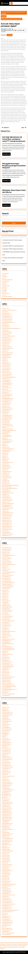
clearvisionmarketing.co (7, 850)
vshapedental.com (6, 888)
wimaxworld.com (6, 619)
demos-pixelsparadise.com (8, 572)
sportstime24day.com (7, 395)
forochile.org (5, 613)
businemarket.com (6, 380)
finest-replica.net (6, 856)
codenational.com (6, 919)
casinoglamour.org (6, 690)
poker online (11, 947)
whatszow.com (5, 761)
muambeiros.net (6, 627)
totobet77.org (5, 511)
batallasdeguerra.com (7, 607)
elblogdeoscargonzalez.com (8, 631)
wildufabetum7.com (6, 535)
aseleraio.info (5, 454)
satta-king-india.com (7, 782)
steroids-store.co (6, 634)
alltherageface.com (6, 917)
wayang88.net (5, 821)
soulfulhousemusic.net (7, 500)
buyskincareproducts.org (8, 684)
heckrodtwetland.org (7, 646)
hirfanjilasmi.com (6, 473)
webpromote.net (6, 633)
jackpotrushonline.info (7, 333)
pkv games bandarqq (7, 296)
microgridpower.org (6, 477)
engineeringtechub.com (7, 409)
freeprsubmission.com (7, 870)
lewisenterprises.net (6, 742)
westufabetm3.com (6, 532)
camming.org (5, 716)
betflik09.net (5, 735)
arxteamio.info (5, 459)
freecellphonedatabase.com (8, 336)
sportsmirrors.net (6, 404)
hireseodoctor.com (6, 796)
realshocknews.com (6, 436)
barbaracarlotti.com (6, 678)
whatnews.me (5, 853)
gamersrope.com (6, 337)
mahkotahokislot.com (7, 424)
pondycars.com (5, 879)
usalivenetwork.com (6, 331)
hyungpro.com (5, 392)
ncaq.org (4, 736)
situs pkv (4, 275)
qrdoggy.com (5, 433)
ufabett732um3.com (7, 844)
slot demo (4, 284)
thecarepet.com (6, 313)
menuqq (2, 942)
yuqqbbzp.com (5, 786)
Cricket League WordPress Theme (10, 952)
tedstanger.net (5, 843)
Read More (7, 154)
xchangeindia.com (6, 898)
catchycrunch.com (6, 724)
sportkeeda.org (5, 465)
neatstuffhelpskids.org (7, 610)
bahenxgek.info (5, 325)
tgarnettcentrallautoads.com (8, 564)
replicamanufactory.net (7, 803)
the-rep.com (5, 590)
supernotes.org (5, 447)
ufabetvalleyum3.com (7, 529)
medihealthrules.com (7, 885)
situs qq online (5, 273)
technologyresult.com (7, 757)
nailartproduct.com (6, 771)
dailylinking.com (5, 745)
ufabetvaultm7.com (6, 815)
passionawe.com (6, 483)
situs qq (4, 295)
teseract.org (5, 863)
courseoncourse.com (7, 320)
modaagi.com (5, 602)
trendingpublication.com (7, 512)
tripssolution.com (6, 780)
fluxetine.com (5, 652)
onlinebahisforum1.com (7, 713)
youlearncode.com (6, 753)
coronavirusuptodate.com (8, 789)
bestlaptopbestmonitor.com (8, 639)
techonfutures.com (6, 881)
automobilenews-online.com (8, 904)
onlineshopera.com (6, 739)
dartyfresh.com (5, 741)
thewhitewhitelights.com (7, 643)
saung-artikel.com (6, 369)
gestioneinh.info (5, 858)
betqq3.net (4, 655)
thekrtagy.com (5, 896)
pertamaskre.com (6, 326)
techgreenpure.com (6, 765)
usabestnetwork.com (7, 346)
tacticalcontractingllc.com (8, 503)
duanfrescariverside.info (7, 829)
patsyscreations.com (7, 729)
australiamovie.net (6, 550)
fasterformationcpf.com (7, 352)
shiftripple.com (5, 494)
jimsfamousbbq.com (7, 547)
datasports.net (5, 406)
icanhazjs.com (5, 669)
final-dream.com (6, 855)
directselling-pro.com (7, 923)
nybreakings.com (6, 893)
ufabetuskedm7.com (7, 524)
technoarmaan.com (6, 908)
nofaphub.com (5, 725)
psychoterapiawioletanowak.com (9, 488)
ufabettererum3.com (7, 514)
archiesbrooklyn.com (7, 625)
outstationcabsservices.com (8, 895)
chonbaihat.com (5, 630)
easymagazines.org (6, 471)
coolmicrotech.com (6, 899)
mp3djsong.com (6, 553)
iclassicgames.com (6, 368)
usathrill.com (5, 887)
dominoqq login (15, 942)
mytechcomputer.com (7, 930)
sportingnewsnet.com (7, 393)
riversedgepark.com (6, 721)
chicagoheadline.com (7, 715)
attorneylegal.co (6, 412)
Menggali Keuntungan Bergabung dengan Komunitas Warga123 (14, 166)
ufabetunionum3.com (7, 812)
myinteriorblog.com (6, 873)
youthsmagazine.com (7, 384)
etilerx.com (4, 831)
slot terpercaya (5, 281)
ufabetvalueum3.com (7, 814)
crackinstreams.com (6, 791)
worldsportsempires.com (8, 448)
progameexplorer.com (7, 920)
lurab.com (4, 926)
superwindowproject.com (8, 666)
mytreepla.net (5, 800)
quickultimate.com (6, 489)
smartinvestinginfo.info (7, 838)
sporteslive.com (6, 397)
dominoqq (2, 944)
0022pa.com (5, 596)
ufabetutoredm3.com (7, 526)
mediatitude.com (6, 573)
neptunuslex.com (6, 556)
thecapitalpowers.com (7, 505)
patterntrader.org (6, 442)
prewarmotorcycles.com (7, 575)
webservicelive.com (6, 934)
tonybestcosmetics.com (7, 911)
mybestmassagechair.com (8, 649)
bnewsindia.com (6, 875)
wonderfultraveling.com (7, 616)
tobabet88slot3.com (7, 506)
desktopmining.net (6, 680)
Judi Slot (3, 16)
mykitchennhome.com (7, 662)
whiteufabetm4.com (6, 824)
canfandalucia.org (6, 890)
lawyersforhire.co (6, 378)
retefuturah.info (5, 837)
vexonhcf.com (5, 570)
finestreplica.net (6, 832)
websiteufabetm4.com (7, 823)
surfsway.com (5, 770)
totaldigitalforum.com (7, 907)
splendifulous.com (6, 806)
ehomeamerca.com (6, 762)
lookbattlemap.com (6, 355)
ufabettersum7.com (6, 517)
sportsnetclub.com (6, 363)
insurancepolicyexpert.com (8, 582)
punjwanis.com (5, 308)
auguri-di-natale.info (6, 558)
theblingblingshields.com (8, 398)
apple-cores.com (6, 675)
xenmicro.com (5, 738)
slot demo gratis (6, 285)
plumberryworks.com (7, 486)
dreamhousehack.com (7, 901)
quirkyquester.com (6, 491)
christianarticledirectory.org (8, 694)
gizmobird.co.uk (5, 552)
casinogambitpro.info (7, 317)
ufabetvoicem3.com (6, 818)
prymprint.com (5, 464)
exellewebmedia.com (7, 339)
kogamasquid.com (6, 687)
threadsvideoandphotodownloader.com (11, 328)
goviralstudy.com (6, 672)
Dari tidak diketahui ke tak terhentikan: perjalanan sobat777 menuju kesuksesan (13, 139)
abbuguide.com (5, 756)
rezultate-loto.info (6, 805)
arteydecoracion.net (6, 636)
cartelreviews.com (6, 768)
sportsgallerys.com (6, 403)
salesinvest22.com (6, 861)
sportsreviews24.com (7, 418)
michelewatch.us (6, 560)
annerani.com (5, 593)
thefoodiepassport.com (7, 665)
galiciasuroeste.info (6, 605)
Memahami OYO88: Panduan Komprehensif (13, 249)
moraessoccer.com (6, 611)
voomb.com (5, 413)
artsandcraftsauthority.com (8, 933)
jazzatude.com (5, 595)
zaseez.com (5, 722)
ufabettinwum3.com (6, 520)
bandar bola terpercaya (7, 279)
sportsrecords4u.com (7, 808)
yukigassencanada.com (7, 783)
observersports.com (7, 372)
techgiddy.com (5, 330)
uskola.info (4, 846)
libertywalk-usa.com (6, 549)
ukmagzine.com (5, 343)
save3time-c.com (6, 569)
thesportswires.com (6, 390)
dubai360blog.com (6, 419)
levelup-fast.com (6, 799)
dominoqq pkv (8, 942)
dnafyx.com (4, 747)
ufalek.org (4, 427)
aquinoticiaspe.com (6, 375)
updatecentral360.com (7, 450)
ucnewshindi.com (6, 334)
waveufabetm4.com (6, 820)
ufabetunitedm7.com (7, 523)
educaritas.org (5, 732)
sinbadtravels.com (6, 342)
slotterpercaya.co (6, 496)
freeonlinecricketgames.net (8, 620)
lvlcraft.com (4, 774)
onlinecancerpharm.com (7, 426)
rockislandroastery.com (7, 922)
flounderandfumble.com (7, 834)
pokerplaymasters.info (7, 319)
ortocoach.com (5, 482)
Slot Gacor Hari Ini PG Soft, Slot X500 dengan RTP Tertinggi (13, 12)
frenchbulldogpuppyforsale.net (9, 686)
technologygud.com (6, 435)
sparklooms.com (6, 502)
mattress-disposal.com (7, 429)
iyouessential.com (6, 750)
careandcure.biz (6, 468)
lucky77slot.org (5, 421)
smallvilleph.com (6, 604)
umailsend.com (5, 349)
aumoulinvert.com (6, 663)
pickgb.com (4, 438)
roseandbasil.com (6, 642)
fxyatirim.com (5, 754)
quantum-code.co (6, 852)
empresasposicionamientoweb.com (10, 910)
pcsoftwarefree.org (6, 744)
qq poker (15, 945)
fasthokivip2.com (6, 371)
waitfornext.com (6, 849)
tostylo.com (5, 360)
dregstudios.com (6, 608)
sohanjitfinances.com (7, 499)
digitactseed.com (6, 773)
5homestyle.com (6, 695)
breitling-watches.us (6, 563)
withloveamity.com (6, 751)
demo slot (4, 282)
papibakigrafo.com (6, 668)
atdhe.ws (4, 645)
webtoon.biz (5, 389)
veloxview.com (5, 531)
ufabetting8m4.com (6, 811)
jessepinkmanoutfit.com (7, 348)
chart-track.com (6, 614)
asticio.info (4, 456)
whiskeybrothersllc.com (7, 534)
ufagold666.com (6, 872)
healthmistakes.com (6, 439)
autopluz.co (4, 567)
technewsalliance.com (7, 840)
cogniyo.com (5, 470)
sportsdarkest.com (6, 387)
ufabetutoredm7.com (7, 528)
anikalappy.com (5, 826)
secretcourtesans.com (7, 712)
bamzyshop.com (6, 878)
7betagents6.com (6, 788)
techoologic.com (6, 882)
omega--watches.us (7, 561)
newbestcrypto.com (6, 365)
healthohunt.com (6, 835)
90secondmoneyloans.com (8, 776)
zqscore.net (5, 453)
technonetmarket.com (7, 841)
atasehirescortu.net (6, 407)
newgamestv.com (6, 401)
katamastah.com (6, 451)
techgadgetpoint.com (7, 415)
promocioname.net (6, 617)
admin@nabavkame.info (7, 30)
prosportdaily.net (6, 859)
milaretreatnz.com (6, 601)
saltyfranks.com (5, 591)
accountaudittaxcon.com (7, 462)
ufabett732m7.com (6, 866)
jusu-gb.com (5, 311)
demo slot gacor (6, 293)
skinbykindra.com (6, 916)
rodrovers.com (5, 779)
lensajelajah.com (6, 733)
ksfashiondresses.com (7, 441)
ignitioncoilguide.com (7, 928)
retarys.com (5, 351)
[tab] (11, 3)
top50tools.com (6, 588)
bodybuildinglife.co (6, 432)
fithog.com (4, 637)
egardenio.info (5, 457)
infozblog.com (5, 628)
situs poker (4, 276)
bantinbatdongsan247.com (8, 322)
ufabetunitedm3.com (7, 521)
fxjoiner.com (5, 914)
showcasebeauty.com (7, 581)
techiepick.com (5, 876)
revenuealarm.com (6, 925)
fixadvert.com (5, 566)
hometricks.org (5, 474)
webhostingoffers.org (7, 759)
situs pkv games (22, 945)
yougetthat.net (5, 362)
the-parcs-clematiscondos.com (9, 310)
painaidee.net (5, 386)
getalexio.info (5, 461)
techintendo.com (6, 764)
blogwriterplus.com (6, 314)
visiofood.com (5, 867)
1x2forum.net (5, 709)
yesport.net (5, 359)
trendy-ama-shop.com (7, 864)
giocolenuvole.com (6, 748)
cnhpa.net (4, 444)
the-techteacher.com (7, 902)
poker (7, 945)
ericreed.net (5, 651)
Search (5, 213)
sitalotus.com (5, 445)
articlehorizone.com (6, 785)
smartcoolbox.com (6, 497)
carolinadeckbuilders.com (8, 585)
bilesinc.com (5, 599)
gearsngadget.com (6, 794)
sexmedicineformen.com (8, 493)
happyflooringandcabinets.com (9, 430)
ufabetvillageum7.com (7, 817)
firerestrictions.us (6, 623)
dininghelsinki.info (6, 828)
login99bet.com (5, 710)
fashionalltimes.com (6, 905)
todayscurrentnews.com (7, 508)
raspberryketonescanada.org (8, 884)
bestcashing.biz (5, 622)
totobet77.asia (5, 509)
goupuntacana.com (6, 719)
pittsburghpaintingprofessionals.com (10, 485)
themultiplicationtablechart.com (9, 689)
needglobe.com (5, 480)
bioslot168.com (5, 931)
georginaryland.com (6, 640)
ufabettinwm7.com (6, 518)
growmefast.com (6, 422)
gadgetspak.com (6, 792)
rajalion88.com (5, 718)
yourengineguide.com (7, 891)
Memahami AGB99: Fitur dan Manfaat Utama (13, 246)
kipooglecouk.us (6, 660)
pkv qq (3, 278)
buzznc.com (5, 913)
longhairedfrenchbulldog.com (9, 377)
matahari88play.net (6, 381)
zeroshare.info (5, 598)
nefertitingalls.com (6, 727)
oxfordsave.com (6, 366)
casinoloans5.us (6, 657)
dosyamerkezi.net (6, 578)
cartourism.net (5, 674)
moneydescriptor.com (7, 383)
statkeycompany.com (7, 584)
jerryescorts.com (6, 410)
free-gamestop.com (7, 340)
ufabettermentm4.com (7, 515)
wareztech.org (5, 345)
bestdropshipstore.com (7, 767)
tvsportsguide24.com (7, 416)
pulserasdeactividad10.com (8, 677)
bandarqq (4, 292)
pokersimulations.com (7, 802)
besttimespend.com (6, 467)
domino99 (4, 290)
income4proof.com (6, 730)
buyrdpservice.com (6, 357)
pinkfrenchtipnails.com (7, 400)
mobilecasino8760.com (7, 654)
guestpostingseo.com (7, 316)
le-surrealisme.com (6, 579)
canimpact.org (5, 671)
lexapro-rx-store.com (7, 683)
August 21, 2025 (7, 29)
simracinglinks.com (6, 576)
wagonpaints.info (6, 847)
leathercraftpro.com (6, 476)
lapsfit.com (4, 797)
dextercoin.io (5, 692)
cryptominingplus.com (7, 374)
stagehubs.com (5, 707)
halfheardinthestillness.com (8, 648)
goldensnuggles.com (7, 354)
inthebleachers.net (6, 681)
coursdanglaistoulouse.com (8, 555)
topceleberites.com (6, 809)
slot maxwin (2, 945)
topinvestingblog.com (7, 587)
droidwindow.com (6, 869)
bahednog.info (5, 323)
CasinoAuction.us (6, 658)
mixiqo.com (4, 479)
